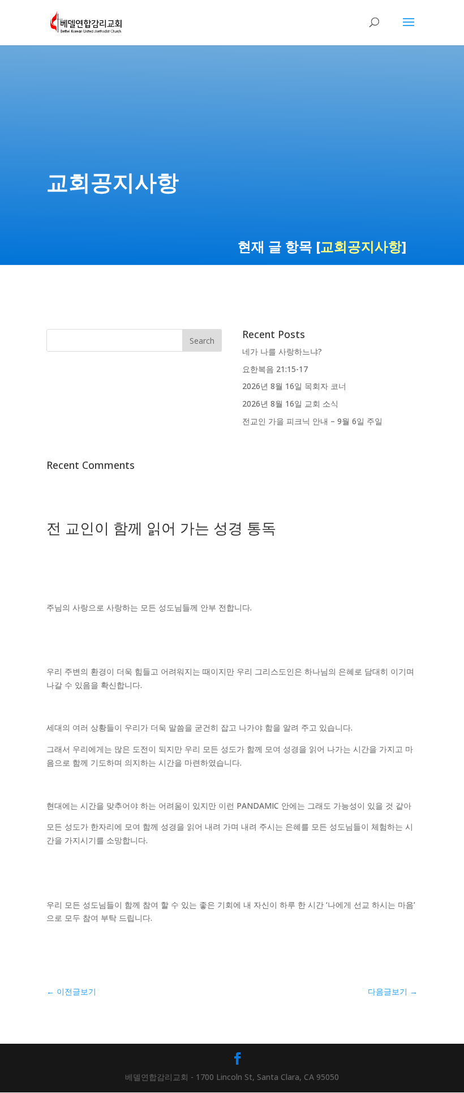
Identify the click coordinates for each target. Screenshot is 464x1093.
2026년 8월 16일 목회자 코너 (294, 386)
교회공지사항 (361, 246)
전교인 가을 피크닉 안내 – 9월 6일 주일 (312, 421)
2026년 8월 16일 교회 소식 (290, 403)
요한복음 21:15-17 (275, 369)
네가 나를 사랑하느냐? (282, 351)
